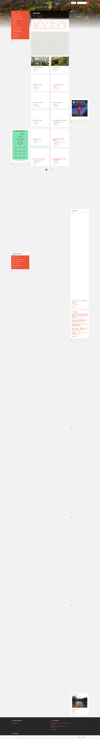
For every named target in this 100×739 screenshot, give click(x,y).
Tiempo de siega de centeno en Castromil (80, 333)
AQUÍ (76, 737)
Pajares (59, 26)
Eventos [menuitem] (14, 23)
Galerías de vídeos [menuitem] (17, 31)
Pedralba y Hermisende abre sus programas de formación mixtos (80, 320)
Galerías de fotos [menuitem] (16, 29)
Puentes (65, 26)
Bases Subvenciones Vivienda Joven (58, 726)
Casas (47, 23)
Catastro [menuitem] (14, 267)
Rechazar (83, 737)
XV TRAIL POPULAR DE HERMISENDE (79, 300)
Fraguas (51, 25)
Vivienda (81, 326)
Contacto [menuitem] (15, 38)
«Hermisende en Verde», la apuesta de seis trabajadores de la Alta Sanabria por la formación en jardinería (80, 315)
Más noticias (74, 336)
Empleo (78, 326)
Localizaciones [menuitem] (16, 27)
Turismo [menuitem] (14, 21)
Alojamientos (40, 21)
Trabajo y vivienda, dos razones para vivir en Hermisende (80, 324)
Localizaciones (38, 15)
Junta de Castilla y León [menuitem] (18, 259)
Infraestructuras (79, 330)
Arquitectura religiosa (62, 21)
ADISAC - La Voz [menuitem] (16, 263)
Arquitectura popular (50, 21)
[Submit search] (87, 3)
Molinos (45, 26)
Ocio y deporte (52, 26)
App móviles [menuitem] (15, 33)
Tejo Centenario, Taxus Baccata (58, 139)
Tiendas (63, 28)
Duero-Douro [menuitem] (15, 257)
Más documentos (54, 729)
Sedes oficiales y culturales (46, 28)
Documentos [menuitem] (15, 35)
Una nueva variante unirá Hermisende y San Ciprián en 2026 (80, 329)
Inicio (34, 15)
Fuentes (58, 25)
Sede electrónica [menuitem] (16, 265)
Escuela (44, 25)
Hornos (65, 25)
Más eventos (74, 307)
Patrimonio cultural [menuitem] (17, 18)
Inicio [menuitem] (13, 12)
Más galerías (74, 713)
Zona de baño (75, 709)
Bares (43, 23)
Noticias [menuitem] (14, 25)
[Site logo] (50, 8)
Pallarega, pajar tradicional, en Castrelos (59, 159)
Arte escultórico (36, 23)
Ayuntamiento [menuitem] (16, 14)
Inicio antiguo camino (58, 84)
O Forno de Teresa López (39, 159)
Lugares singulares (37, 26)
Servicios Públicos (57, 28)
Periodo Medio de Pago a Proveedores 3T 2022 (60, 723)
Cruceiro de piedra (57, 102)
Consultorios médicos (62, 23)
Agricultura (79, 334)
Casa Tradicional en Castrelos (60, 120)
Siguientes (52, 169)
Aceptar (78, 737)
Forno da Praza (56, 67)
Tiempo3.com (22, 160)
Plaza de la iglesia (76, 304)
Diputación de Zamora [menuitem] (18, 261)
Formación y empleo (80, 317)
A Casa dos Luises (37, 139)
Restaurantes (36, 28)
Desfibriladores (36, 25)
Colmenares (52, 23)
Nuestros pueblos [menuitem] (17, 16)
